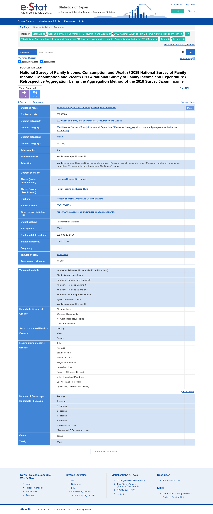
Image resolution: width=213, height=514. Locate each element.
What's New (31, 491)
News (28, 484)
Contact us (176, 4)
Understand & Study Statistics (177, 493)
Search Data (48, 61)
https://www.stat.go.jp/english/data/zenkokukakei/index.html (86, 212)
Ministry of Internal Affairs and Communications (80, 198)
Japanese (190, 4)
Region (120, 494)
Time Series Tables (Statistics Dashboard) (128, 485)
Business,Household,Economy (72, 179)
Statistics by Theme (81, 492)
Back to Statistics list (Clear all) (179, 44)
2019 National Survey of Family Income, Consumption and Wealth (89, 120)
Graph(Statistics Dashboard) (131, 480)
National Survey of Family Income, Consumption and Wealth (86, 107)
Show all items (188, 102)
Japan (60, 136)
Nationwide (62, 254)
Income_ (61, 143)
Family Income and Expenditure (72, 189)
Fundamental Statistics (68, 221)
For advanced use (171, 480)
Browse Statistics (26, 21)
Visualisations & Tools (49, 21)
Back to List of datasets (31, 102)
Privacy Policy (84, 509)
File (73, 488)
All (72, 480)
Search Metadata (29, 61)
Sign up (191, 11)
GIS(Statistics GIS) (126, 490)
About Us (44, 509)
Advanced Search (27, 58)
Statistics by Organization (83, 495)
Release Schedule (35, 488)
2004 (59, 228)
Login (177, 11)
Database (76, 484)
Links (81, 21)
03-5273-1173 (64, 205)
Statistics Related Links (173, 497)
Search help (186, 58)
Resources (69, 21)
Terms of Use (63, 509)
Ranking (30, 495)
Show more (188, 391)
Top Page (24, 27)
